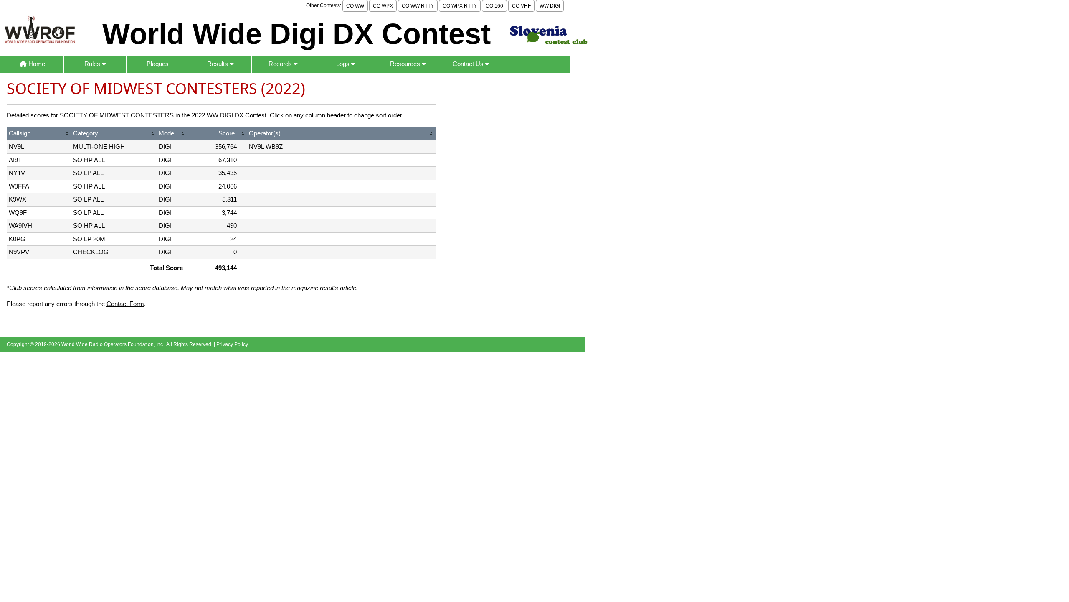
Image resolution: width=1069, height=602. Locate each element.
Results (218, 63)
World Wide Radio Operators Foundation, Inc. (112, 344)
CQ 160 (494, 6)
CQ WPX (383, 6)
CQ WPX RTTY (460, 6)
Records (281, 63)
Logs (343, 63)
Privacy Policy (232, 344)
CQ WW (355, 6)
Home (36, 63)
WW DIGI (550, 6)
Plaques (158, 63)
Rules (93, 63)
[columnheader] (39, 134)
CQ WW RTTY (418, 6)
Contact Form (125, 303)
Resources (406, 63)
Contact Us (469, 63)
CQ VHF (521, 6)
